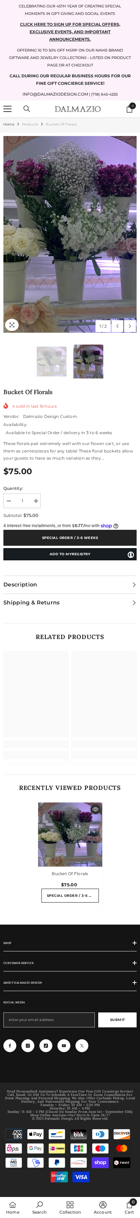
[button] (117, 326)
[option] (70, 234)
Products (30, 124)
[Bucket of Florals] (70, 835)
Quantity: (13, 488)
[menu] (7, 109)
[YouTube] (63, 1045)
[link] (36, 744)
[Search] (27, 109)
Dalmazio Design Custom (50, 416)
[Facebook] (9, 1045)
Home (8, 124)
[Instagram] (27, 1045)
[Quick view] (95, 809)
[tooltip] (131, 554)
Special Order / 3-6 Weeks (70, 538)
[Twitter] (81, 1045)
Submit (117, 1020)
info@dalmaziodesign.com (55, 94)
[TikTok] (45, 1045)
